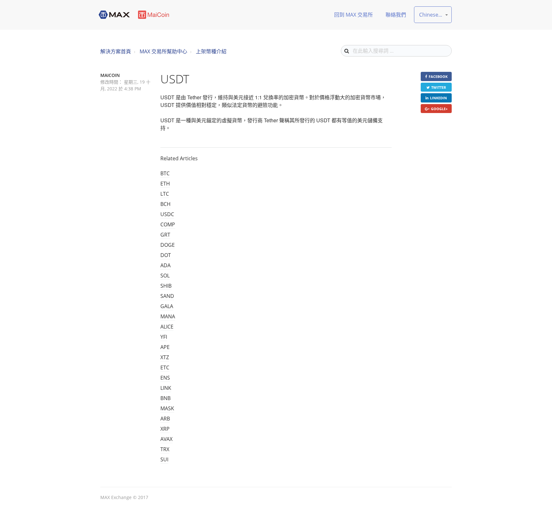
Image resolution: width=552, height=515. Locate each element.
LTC (164, 193)
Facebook (438, 76)
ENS (165, 377)
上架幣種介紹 (211, 51)
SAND (167, 295)
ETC (164, 367)
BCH (165, 204)
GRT (165, 234)
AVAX (166, 439)
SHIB (166, 285)
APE (165, 347)
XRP (165, 428)
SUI (164, 459)
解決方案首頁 (115, 51)
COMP (167, 224)
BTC (165, 173)
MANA (167, 316)
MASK (167, 408)
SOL (165, 275)
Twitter (438, 87)
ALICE (166, 326)
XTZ (164, 357)
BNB (165, 398)
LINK (165, 387)
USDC (167, 214)
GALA (166, 306)
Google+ (439, 108)
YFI (163, 336)
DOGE (167, 244)
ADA (165, 265)
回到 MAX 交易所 (353, 14)
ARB (165, 418)
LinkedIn (438, 97)
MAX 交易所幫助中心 (163, 51)
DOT (165, 255)
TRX (164, 449)
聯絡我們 (396, 14)
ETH (165, 183)
